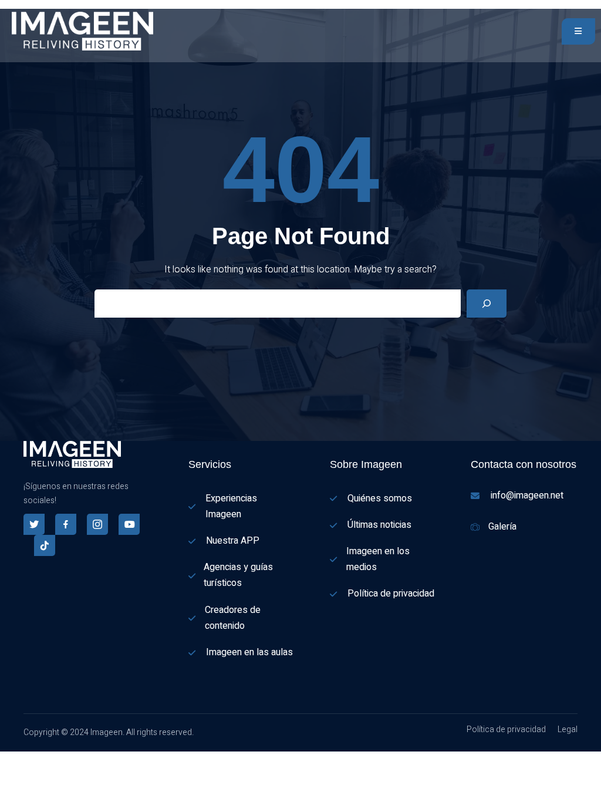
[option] (6, 774)
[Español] (6, 758)
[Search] (487, 303)
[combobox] (6, 759)
